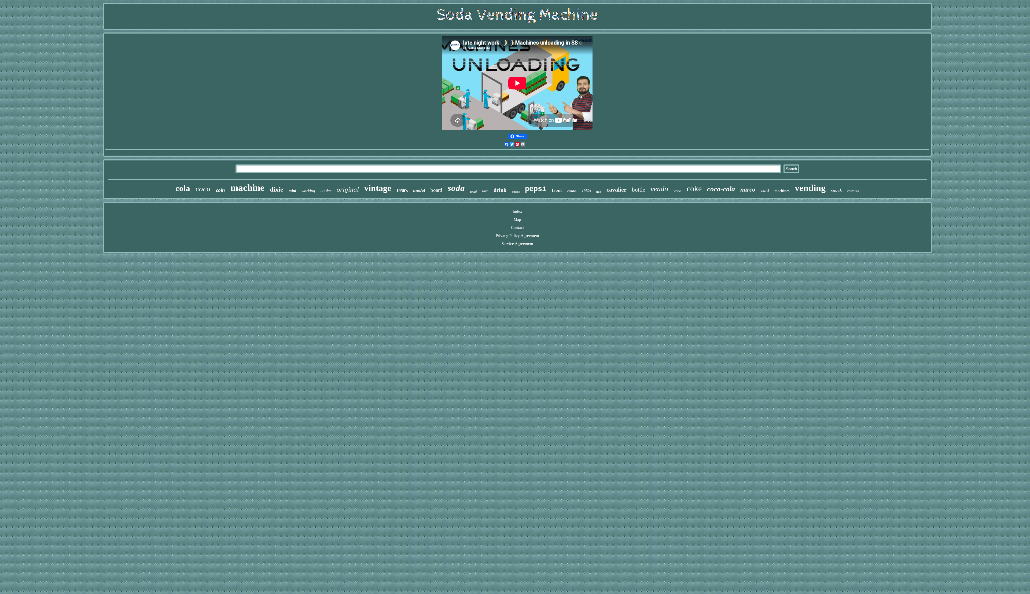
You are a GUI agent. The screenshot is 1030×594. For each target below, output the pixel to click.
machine (247, 187)
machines (781, 191)
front (557, 190)
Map (517, 219)
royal (473, 191)
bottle (638, 189)
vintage (377, 188)
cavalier (616, 189)
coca (203, 188)
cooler (326, 190)
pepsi (535, 189)
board (436, 190)
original (348, 189)
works (677, 191)
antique (516, 191)
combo (571, 191)
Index (517, 211)
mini (292, 191)
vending (810, 188)
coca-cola (721, 189)
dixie (276, 189)
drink (500, 190)
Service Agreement (517, 243)
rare (485, 191)
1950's (402, 190)
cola (182, 188)
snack (836, 190)
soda (456, 188)
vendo (659, 189)
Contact (517, 227)
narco (747, 189)
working (308, 191)
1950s (586, 191)
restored (853, 191)
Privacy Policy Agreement (517, 235)
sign (598, 191)
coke (694, 188)
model (419, 190)
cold (765, 190)
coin (220, 190)
